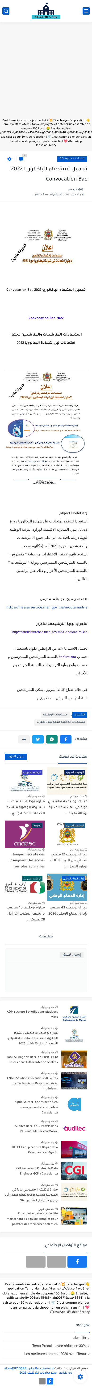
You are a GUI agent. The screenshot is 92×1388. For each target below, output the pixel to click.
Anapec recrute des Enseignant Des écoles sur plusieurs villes (26, 861)
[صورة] (74, 1014)
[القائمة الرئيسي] (86, 11)
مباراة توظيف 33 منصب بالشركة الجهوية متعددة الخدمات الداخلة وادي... (25, 808)
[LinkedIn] (57, 1262)
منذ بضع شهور (46, 1209)
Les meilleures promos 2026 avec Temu (55, 1354)
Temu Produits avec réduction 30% (59, 1346)
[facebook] (77, 1262)
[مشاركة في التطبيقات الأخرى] (24, 739)
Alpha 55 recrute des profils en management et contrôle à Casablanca (36, 1108)
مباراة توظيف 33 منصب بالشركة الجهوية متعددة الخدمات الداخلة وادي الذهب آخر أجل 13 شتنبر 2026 (32, 1039)
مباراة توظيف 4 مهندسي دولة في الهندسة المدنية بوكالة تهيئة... (67, 808)
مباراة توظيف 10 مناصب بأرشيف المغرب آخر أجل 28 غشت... (26, 914)
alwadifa (79, 1338)
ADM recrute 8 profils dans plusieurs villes (32, 1014)
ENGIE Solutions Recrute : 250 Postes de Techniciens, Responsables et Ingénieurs (32, 1084)
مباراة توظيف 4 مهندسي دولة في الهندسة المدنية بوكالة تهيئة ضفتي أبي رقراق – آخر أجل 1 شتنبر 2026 (31, 1195)
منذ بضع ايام (77, 796)
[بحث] (5, 11)
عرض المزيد (15, 756)
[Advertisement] (46, 72)
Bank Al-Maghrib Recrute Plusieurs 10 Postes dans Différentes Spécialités (32, 1060)
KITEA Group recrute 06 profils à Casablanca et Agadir (35, 1150)
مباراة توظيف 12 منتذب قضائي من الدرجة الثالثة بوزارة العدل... (68, 861)
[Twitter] (36, 1262)
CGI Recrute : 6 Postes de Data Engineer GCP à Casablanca (37, 1171)
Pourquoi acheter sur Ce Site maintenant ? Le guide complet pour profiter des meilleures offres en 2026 (32, 1220)
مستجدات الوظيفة (72, 158)
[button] (65, 739)
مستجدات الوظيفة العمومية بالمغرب (61, 722)
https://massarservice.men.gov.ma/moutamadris (46, 608)
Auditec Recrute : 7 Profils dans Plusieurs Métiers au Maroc (36, 1129)
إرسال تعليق (72, 955)
